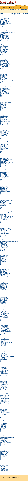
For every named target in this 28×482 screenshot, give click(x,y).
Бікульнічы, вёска (4, 66)
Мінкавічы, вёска (3, 297)
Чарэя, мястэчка (3, 448)
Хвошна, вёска (3, 434)
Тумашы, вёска (3, 421)
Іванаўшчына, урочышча (5, 203)
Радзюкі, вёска (3, 360)
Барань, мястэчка (4, 50)
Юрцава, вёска (3, 464)
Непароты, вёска (3, 311)
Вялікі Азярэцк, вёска (4, 122)
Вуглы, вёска (3, 113)
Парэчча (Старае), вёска (5, 331)
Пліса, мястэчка (3, 343)
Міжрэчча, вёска (3, 289)
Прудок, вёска (3, 353)
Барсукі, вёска (3, 52)
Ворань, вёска (3, 110)
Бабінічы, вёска (3, 39)
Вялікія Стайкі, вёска (4, 124)
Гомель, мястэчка (4, 144)
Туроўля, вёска (3, 423)
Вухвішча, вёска (3, 117)
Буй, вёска (2, 77)
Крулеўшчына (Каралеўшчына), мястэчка (9, 241)
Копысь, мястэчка (4, 236)
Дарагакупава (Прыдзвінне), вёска (7, 153)
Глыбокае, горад (3, 139)
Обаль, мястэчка (3, 318)
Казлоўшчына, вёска (4, 213)
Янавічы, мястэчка (4, 469)
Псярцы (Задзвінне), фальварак (7, 356)
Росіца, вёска (3, 367)
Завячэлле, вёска (4, 185)
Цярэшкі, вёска (3, 441)
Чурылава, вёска (3, 450)
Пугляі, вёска (3, 357)
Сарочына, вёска (3, 381)
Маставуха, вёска (4, 282)
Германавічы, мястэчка (5, 137)
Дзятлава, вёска (3, 165)
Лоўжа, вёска (3, 261)
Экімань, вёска (3, 460)
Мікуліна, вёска (3, 293)
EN (19, 5)
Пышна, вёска (3, 358)
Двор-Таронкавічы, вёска (5, 160)
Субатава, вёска (3, 409)
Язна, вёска (2, 466)
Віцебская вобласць (22, 9)
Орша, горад (2, 322)
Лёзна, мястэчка (3, 256)
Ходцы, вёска (3, 436)
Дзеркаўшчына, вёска (4, 163)
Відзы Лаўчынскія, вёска (5, 102)
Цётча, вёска (3, 440)
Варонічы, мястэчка (4, 93)
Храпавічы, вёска (4, 438)
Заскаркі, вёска (3, 197)
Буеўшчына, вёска (4, 76)
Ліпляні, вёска (3, 259)
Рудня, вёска (3, 369)
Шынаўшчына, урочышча (5, 459)
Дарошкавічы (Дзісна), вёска (6, 155)
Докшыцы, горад (3, 166)
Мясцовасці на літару (8, 11)
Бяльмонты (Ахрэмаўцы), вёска (7, 86)
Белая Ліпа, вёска (4, 57)
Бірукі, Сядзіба (3, 67)
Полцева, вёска (3, 346)
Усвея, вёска (3, 429)
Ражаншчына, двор (4, 361)
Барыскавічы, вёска (4, 53)
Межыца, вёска (3, 287)
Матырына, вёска (4, 283)
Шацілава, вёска (3, 453)
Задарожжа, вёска (4, 187)
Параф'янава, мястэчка (5, 330)
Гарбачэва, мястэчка (4, 133)
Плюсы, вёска (3, 344)
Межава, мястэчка (4, 286)
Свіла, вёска (2, 385)
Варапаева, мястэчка (4, 92)
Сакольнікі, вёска (4, 374)
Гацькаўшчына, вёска (4, 136)
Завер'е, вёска (3, 184)
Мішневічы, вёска (4, 298)
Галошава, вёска (3, 129)
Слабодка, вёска (3, 394)
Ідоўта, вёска (3, 205)
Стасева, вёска (3, 406)
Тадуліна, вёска (3, 415)
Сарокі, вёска (3, 380)
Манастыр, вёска (3, 278)
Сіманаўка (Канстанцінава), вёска (7, 389)
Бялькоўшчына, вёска (5, 85)
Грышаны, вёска (3, 149)
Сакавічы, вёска (3, 372)
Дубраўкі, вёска (3, 173)
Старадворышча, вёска (5, 403)
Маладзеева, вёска (4, 274)
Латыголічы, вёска (4, 255)
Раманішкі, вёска (3, 362)
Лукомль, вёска (3, 267)
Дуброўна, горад (3, 175)
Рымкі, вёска (3, 371)
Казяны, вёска (3, 215)
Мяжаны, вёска (3, 308)
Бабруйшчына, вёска (4, 40)
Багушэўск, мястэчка (4, 45)
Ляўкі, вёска (2, 271)
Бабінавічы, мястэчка (4, 38)
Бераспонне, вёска (4, 62)
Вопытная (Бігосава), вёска (6, 109)
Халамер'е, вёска (4, 431)
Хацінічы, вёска (3, 432)
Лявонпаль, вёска (4, 270)
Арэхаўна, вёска (3, 27)
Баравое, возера (3, 48)
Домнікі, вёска (3, 167)
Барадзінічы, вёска (4, 49)
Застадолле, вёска (4, 198)
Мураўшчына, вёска (4, 304)
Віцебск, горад (3, 107)
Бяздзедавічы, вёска (4, 83)
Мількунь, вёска (3, 295)
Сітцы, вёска (2, 390)
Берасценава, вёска (4, 63)
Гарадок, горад (3, 132)
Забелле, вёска (3, 180)
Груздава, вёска (3, 147)
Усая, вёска (2, 428)
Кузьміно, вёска (3, 247)
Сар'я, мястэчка (3, 378)
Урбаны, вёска (3, 427)
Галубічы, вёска (3, 130)
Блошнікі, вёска (3, 69)
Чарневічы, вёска (4, 445)
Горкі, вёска (2, 145)
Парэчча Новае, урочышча (6, 333)
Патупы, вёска (3, 336)
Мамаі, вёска (3, 277)
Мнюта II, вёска (3, 300)
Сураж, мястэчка (3, 410)
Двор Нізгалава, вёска (5, 157)
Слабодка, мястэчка (4, 395)
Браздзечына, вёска (4, 73)
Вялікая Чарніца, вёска (5, 121)
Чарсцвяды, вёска (4, 446)
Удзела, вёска (3, 425)
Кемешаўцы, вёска (4, 230)
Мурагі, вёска (3, 303)
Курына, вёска (3, 249)
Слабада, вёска (3, 392)
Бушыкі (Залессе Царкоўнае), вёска (8, 80)
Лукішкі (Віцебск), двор (5, 265)
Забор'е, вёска (3, 181)
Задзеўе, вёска (3, 188)
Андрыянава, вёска (4, 22)
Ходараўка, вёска (4, 435)
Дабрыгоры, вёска (4, 151)
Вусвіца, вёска (3, 115)
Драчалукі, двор (3, 169)
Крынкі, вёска (3, 243)
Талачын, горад (3, 417)
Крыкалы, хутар (3, 242)
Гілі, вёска (2, 138)
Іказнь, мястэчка (3, 206)
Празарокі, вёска (3, 350)
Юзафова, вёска (3, 462)
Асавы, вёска (3, 31)
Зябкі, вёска (2, 202)
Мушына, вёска (3, 305)
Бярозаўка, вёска (4, 87)
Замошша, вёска (3, 192)
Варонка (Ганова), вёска (5, 94)
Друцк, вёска (3, 170)
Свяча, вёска (3, 386)
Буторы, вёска (3, 79)
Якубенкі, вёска (3, 467)
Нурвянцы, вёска (3, 315)
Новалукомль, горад (4, 313)
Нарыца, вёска (3, 309)
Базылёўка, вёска (4, 46)
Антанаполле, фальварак (5, 23)
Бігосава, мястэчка (4, 65)
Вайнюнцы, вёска (4, 88)
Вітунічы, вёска (3, 106)
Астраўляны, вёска (4, 36)
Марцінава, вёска (4, 281)
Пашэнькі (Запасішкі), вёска (6, 338)
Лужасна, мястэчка (4, 262)
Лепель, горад (3, 257)
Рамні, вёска (3, 364)
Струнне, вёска (3, 407)
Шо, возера (2, 456)
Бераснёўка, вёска (4, 61)
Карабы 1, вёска (3, 226)
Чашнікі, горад (3, 449)
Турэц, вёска (3, 424)
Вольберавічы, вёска (4, 108)
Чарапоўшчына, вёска (5, 443)
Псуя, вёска (2, 355)
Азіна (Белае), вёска (4, 18)
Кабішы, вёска (3, 207)
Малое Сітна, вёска (4, 275)
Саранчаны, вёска (4, 379)
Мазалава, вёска (3, 272)
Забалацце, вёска (4, 179)
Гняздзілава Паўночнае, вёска (6, 143)
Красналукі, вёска (4, 240)
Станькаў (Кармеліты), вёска (6, 402)
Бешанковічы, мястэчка (5, 64)
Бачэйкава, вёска (4, 54)
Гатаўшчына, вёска (4, 135)
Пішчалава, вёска (4, 341)
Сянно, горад (3, 414)
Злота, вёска (3, 201)
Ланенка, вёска (3, 251)
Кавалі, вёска (3, 208)
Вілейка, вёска (3, 103)
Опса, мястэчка (3, 320)
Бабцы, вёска (3, 41)
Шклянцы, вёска (3, 454)
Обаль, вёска (3, 319)
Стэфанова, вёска (4, 408)
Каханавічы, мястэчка (5, 228)
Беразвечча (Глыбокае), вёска (6, 59)
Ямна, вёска (2, 468)
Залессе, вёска (3, 190)
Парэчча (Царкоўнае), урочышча (7, 332)
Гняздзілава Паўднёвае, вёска (6, 142)
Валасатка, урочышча (5, 89)
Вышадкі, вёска (3, 119)
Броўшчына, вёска (4, 75)
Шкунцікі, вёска (3, 455)
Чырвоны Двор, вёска (4, 451)
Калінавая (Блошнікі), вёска (6, 217)
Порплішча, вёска (4, 347)
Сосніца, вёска (3, 400)
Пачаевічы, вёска (4, 337)
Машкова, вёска (3, 285)
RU (25, 5)
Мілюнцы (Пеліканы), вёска (6, 296)
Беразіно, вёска (3, 60)
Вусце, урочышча (4, 116)
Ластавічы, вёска (3, 254)
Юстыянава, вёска (4, 465)
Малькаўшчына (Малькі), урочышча (8, 276)
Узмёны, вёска (3, 426)
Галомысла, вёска (4, 128)
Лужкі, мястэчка (3, 263)
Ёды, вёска (2, 177)
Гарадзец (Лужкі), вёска (5, 131)
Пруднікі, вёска (3, 352)
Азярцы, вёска (3, 19)
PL (16, 5)
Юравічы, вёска (3, 463)
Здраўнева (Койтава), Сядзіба (6, 200)
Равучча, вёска (3, 359)
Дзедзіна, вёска (3, 161)
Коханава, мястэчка (4, 237)
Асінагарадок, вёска (4, 34)
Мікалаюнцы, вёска (4, 292)
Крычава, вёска (3, 244)
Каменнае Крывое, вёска (5, 221)
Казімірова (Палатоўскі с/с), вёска (7, 212)
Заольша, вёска (3, 194)
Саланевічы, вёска (4, 375)
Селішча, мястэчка (4, 387)
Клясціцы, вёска (3, 235)
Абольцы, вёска (3, 17)
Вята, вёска (2, 127)
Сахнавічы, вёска (4, 384)
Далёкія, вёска (3, 152)
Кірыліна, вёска (3, 231)
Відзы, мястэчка (3, 101)
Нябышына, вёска (4, 316)
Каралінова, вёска (4, 227)
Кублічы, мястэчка (4, 245)
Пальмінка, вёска (4, 326)
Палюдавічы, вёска (4, 327)
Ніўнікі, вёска (3, 312)
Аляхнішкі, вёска (3, 20)
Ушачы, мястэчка (3, 430)
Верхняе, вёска (3, 99)
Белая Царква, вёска (4, 58)
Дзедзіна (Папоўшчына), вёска (6, 162)
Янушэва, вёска (3, 471)
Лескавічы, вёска (3, 258)
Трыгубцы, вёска (3, 420)
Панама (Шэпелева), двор (5, 328)
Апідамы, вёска (3, 25)
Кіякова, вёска (3, 232)
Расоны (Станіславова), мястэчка (7, 365)
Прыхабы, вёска (3, 354)
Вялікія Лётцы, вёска (4, 123)
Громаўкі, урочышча (4, 146)
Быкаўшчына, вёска (4, 81)
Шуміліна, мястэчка (4, 458)
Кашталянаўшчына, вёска (5, 229)
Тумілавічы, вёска (4, 422)
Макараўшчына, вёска (5, 273)
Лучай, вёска (3, 268)
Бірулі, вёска (3, 68)
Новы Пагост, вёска (4, 314)
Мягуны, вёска (3, 306)
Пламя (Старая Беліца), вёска (6, 342)
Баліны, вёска (3, 47)
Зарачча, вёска (3, 195)
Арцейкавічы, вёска (4, 26)
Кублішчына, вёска (4, 246)
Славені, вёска (3, 397)
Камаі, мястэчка (3, 219)
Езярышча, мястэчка (4, 178)
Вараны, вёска (3, 91)
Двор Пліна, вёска (4, 158)
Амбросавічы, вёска (4, 21)
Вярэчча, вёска (3, 125)
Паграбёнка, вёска (4, 324)
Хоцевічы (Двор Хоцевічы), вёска (7, 437)
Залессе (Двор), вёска (5, 191)
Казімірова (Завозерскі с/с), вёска (7, 211)
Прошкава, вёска (3, 351)
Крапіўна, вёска (3, 239)
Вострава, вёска (3, 111)
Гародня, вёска (3, 134)
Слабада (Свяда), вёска (5, 393)
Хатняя (4, 9)
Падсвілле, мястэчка (4, 325)
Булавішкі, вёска (3, 78)
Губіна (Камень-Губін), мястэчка (7, 150)
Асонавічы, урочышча (4, 35)
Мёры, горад (2, 288)
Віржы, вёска (3, 105)
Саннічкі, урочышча (4, 376)
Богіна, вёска (3, 71)
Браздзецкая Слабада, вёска (6, 72)
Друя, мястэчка (3, 171)
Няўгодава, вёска (4, 317)
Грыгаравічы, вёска (4, 148)
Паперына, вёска (3, 329)
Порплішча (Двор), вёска (5, 348)
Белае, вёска (3, 55)
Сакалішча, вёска (4, 373)
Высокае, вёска (3, 118)
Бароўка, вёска (3, 51)
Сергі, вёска (2, 388)
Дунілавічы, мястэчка (4, 176)
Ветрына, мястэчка (4, 100)
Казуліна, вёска (3, 214)
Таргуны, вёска (3, 418)
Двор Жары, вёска (4, 156)
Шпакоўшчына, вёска (4, 457)
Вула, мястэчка (3, 114)
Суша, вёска (2, 411)
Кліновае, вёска (3, 234)
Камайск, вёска (3, 220)
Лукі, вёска (2, 264)
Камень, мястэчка (4, 222)
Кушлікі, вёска (3, 250)
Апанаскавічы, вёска (4, 24)
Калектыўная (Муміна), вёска (6, 216)
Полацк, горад (3, 345)
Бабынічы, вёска (3, 43)
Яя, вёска (2, 472)
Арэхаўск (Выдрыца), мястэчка (7, 30)
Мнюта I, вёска (3, 299)
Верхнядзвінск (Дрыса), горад (6, 97)
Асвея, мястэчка (3, 33)
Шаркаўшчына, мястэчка (5, 452)
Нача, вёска (2, 310)
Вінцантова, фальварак (5, 104)
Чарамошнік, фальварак (5, 442)
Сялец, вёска (3, 413)
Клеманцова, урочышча (5, 233)
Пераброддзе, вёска (4, 339)
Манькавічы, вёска (4, 279)
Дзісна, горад (3, 164)
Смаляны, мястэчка (4, 398)
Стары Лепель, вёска (4, 404)
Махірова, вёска (3, 284)
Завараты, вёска (3, 183)
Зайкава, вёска (3, 189)
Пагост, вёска (3, 323)
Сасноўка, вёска (3, 382)
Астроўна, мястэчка (4, 37)
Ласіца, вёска (3, 253)
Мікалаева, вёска (4, 290)
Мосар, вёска (3, 301)
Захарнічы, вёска (3, 199)
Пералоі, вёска (3, 340)
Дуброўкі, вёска (3, 174)
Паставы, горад (3, 334)
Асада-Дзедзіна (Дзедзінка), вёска (7, 32)
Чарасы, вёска (3, 444)
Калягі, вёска (3, 218)
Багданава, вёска (4, 44)
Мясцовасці (11, 9)
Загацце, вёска (3, 186)
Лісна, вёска (2, 260)
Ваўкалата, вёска (4, 95)
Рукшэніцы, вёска (4, 370)
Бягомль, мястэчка (4, 82)
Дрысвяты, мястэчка (4, 172)
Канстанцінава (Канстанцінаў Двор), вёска (9, 225)
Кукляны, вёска (3, 248)
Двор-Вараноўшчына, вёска (6, 159)
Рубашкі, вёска (3, 368)
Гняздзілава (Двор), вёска (5, 141)
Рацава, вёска (3, 366)
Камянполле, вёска (4, 223)
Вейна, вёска (3, 96)
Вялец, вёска (3, 120)
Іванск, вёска (3, 204)
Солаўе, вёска (3, 399)
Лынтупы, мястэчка (4, 269)
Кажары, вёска (3, 209)
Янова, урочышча (4, 470)
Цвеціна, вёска (3, 439)
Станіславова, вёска (4, 401)
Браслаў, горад (3, 74)
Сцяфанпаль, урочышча (5, 412)
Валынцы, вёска (3, 90)
